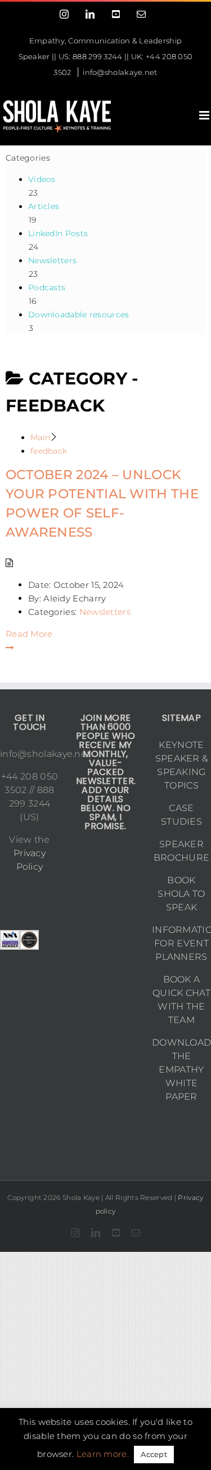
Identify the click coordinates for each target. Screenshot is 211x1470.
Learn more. (103, 1454)
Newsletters (105, 611)
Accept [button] (154, 1454)
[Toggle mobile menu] (205, 115)
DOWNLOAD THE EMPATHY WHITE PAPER (181, 1069)
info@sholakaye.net (120, 72)
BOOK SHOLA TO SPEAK (181, 894)
